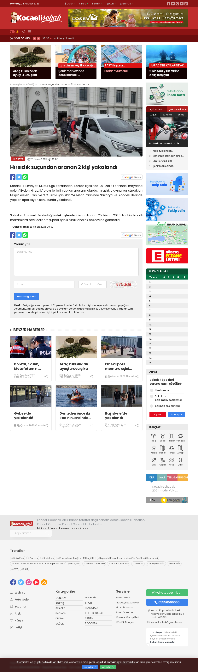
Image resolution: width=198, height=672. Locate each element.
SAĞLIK (59, 624)
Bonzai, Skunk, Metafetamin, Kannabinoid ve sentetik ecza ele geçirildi (29, 366)
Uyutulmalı (162, 390)
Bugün (153, 114)
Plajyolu (33, 558)
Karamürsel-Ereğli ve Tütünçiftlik (76, 558)
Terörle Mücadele (94, 563)
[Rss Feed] (186, 3)
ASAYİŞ (30, 84)
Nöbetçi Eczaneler (127, 602)
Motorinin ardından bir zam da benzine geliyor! (169, 156)
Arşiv (17, 613)
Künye (18, 620)
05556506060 (169, 602)
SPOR (88, 603)
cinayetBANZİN (156, 563)
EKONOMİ (61, 613)
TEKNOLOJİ (91, 608)
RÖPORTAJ (91, 623)
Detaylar (89, 667)
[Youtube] (181, 3)
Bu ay (181, 114)
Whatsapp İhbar (169, 592)
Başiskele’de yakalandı (116, 415)
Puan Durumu (124, 612)
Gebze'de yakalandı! (23, 415)
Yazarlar (20, 606)
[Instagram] (177, 3)
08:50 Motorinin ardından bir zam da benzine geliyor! (79, 38)
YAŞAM (89, 618)
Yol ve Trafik (123, 597)
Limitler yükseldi (159, 143)
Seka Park (17, 558)
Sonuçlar (176, 414)
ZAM (24, 569)
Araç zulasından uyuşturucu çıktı (74, 366)
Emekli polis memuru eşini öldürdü (117, 366)
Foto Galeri (22, 599)
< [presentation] (34, 38)
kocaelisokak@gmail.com (166, 622)
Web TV (20, 593)
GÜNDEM (60, 598)
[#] (21, 523)
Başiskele (48, 558)
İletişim (19, 627)
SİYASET (60, 608)
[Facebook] (168, 3)
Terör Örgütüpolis (118, 563)
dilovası (138, 563)
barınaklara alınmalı (168, 406)
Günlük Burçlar (125, 622)
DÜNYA (59, 618)
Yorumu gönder (26, 296)
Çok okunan (156, 109)
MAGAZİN (90, 597)
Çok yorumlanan (177, 109)
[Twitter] (173, 3)
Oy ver (157, 414)
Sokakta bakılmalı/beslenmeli (168, 398)
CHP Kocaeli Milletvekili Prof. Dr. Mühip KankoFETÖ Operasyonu (45, 563)
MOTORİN (174, 563)
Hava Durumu (124, 607)
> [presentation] (38, 38)
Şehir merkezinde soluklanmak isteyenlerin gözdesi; (168, 166)
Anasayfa (16, 84)
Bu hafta (167, 114)
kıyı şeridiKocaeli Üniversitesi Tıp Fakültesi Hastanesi (128, 558)
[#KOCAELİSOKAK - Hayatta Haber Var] (36, 17)
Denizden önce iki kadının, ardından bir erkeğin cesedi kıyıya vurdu (75, 415)
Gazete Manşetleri (127, 617)
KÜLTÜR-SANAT (94, 613)
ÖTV (14, 569)
